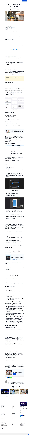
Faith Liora (11, 9)
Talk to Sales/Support (22, 419)
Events (12, 425)
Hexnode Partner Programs (22, 423)
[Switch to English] (28, 434)
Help (12, 408)
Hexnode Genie (2, 406)
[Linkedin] (9, 377)
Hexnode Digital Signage (3, 405)
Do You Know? (7, 77)
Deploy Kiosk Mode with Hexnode (14, 49)
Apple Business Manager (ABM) (14, 231)
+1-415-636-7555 (3, 423)
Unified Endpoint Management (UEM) (9, 224)
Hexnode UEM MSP (2, 407)
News (12, 424)
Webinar (13, 407)
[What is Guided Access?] (14, 131)
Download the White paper (14, 259)
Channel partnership (21, 424)
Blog (12, 423)
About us (13, 419)
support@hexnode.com (4, 425)
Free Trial (13, 412)
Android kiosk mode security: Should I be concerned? (23, 396)
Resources (13, 406)
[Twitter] (8, 377)
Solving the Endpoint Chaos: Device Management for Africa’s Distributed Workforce (5, 396)
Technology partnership (22, 425)
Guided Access (6, 71)
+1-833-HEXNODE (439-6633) (4, 419)
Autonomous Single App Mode (9, 306)
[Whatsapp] (11, 377)
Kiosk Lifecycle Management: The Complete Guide (14, 396)
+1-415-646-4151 (2, 424)
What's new (13, 413)
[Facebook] (7, 377)
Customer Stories (13, 405)
